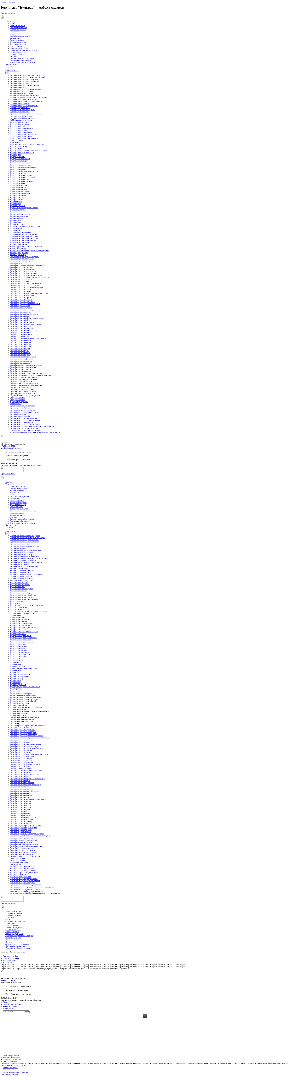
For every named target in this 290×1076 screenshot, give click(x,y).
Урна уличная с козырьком (20, 159)
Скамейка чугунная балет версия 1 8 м (25, 304)
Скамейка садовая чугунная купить (23, 367)
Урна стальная (15, 204)
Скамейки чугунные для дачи (21, 261)
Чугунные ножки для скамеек (21, 93)
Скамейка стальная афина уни (21, 359)
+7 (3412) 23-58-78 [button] (8, 446)
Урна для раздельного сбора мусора (23, 234)
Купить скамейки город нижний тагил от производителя (32, 426)
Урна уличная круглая (18, 185)
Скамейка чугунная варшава (21, 298)
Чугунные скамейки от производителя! (25, 75)
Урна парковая (15, 220)
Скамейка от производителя (21, 381)
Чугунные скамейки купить (20, 83)
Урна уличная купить (18, 183)
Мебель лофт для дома (11, 1057)
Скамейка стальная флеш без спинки (24, 314)
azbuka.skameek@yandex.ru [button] (11, 448)
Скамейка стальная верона (20, 353)
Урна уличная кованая (18, 189)
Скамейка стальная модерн (20, 340)
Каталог (8, 23)
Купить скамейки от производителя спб (25, 424)
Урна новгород (16, 222)
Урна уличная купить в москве (22, 181)
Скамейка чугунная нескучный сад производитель (29, 277)
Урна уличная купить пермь (20, 175)
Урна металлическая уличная (21, 232)
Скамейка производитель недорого (23, 377)
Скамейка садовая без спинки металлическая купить (30, 375)
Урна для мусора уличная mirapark (23, 240)
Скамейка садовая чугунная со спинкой (25, 365)
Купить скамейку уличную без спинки (25, 420)
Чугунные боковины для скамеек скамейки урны (29, 97)
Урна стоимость (16, 202)
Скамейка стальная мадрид (20, 345)
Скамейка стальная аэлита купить (23, 357)
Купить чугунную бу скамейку (22, 408)
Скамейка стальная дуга (19, 351)
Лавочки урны (15, 404)
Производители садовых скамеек (23, 394)
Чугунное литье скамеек (19, 104)
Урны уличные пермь (18, 130)
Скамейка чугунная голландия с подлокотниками (29, 293)
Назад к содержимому (9, 1074)
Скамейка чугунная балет (20, 306)
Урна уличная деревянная (20, 193)
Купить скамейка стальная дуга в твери (25, 428)
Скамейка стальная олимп (20, 336)
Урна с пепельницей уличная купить (24, 208)
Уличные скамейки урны (19, 249)
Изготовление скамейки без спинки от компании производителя (35, 432)
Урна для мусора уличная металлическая (25, 236)
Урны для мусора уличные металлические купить (29, 151)
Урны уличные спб (17, 126)
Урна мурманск (16, 228)
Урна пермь (14, 212)
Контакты (9, 66)
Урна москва (15, 230)
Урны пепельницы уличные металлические (27, 144)
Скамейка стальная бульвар (20, 355)
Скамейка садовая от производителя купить (27, 373)
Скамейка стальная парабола (21, 334)
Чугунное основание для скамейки (23, 99)
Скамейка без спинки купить (21, 387)
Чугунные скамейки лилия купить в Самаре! (27, 77)
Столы (12, 34)
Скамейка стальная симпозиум (22, 322)
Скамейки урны (16, 263)
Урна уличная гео (16, 198)
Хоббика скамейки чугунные (21, 120)
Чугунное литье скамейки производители (26, 102)
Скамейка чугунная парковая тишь (23, 273)
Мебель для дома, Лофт (19, 48)
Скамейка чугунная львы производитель (25, 283)
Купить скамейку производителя (22, 422)
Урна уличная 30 (16, 200)
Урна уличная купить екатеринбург (23, 177)
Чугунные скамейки (18, 30)
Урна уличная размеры (18, 161)
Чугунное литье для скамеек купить (24, 106)
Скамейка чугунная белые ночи (22, 302)
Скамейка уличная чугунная (21, 308)
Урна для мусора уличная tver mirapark (24, 238)
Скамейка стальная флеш (19, 316)
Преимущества (11, 64)
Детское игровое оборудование (22, 58)
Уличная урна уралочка (19, 253)
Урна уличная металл (18, 173)
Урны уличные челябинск (20, 124)
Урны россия (15, 142)
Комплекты (14, 32)
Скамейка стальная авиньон (21, 363)
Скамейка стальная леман (20, 349)
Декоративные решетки (12, 1059)
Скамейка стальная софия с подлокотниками (27, 318)
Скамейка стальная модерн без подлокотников (28, 338)
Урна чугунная (15, 155)
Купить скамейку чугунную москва (23, 418)
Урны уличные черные (19, 122)
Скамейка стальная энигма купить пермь (26, 310)
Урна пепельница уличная (20, 214)
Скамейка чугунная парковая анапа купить (26, 275)
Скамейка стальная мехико (20, 342)
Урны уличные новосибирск (21, 132)
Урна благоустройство (18, 244)
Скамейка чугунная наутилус (21, 279)
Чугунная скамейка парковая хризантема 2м (27, 114)
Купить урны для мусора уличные (23, 410)
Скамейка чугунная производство (23, 271)
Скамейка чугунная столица (21, 267)
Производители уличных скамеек (23, 391)
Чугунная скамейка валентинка (22, 118)
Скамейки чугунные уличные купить (24, 257)
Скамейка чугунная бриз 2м (21, 300)
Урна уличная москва (18, 169)
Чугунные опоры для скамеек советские (25, 89)
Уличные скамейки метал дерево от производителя (29, 251)
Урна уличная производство (21, 163)
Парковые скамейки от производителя (25, 396)
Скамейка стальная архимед (21, 361)
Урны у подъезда (16, 140)
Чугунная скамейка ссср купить (22, 110)
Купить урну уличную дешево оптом (24, 412)
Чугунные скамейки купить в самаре (24, 79)
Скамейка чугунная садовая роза (22, 269)
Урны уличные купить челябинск (23, 134)
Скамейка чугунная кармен (20, 291)
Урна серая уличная (17, 206)
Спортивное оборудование (20, 60)
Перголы (13, 56)
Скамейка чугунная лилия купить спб (24, 285)
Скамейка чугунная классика (21, 289)
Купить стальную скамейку (20, 416)
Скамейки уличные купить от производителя (27, 265)
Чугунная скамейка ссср (19, 112)
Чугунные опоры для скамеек (21, 91)
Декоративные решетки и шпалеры (23, 50)
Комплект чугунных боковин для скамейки (27, 430)
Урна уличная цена (17, 157)
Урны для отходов (17, 149)
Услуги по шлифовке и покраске (22, 62)
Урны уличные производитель (21, 128)
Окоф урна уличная (17, 400)
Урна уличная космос (18, 187)
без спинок (11, 958)
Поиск (27, 1011)
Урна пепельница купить (19, 216)
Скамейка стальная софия (20, 320)
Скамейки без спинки (18, 28)
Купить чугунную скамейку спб (22, 406)
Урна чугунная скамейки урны (22, 153)
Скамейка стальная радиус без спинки (25, 330)
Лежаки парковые (17, 40)
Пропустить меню (8, 13)
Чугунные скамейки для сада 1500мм (24, 85)
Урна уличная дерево (18, 195)
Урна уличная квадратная (20, 191)
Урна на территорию (18, 224)
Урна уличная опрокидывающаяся (23, 167)
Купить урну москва (18, 414)
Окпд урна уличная (17, 398)
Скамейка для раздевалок (20, 36)
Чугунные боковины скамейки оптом (24, 95)
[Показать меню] (2, 15)
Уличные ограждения (18, 42)
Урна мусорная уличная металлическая (25, 226)
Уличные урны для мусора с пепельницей (26, 247)
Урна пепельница (16, 218)
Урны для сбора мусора (19, 146)
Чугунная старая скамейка (20, 108)
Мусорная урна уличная (19, 402)
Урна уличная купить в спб (20, 179)
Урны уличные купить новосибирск (24, 138)
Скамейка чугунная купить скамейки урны (26, 287)
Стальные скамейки (17, 26)
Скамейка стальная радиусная (21, 328)
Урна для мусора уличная (19, 242)
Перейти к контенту (8, 2)
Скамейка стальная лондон (20, 347)
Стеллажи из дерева (17, 52)
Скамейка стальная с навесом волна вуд (25, 324)
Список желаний (12, 71)
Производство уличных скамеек (22, 389)
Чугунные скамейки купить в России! (24, 81)
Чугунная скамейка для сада (21, 116)
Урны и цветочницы (18, 44)
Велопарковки (15, 38)
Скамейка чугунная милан (20, 281)
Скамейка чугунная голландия (22, 296)
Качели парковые (16, 46)
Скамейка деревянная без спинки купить (26, 385)
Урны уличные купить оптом (21, 136)
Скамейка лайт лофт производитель (24, 383)
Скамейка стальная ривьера (20, 326)
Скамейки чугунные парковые (22, 259)
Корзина (8, 69)
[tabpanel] (145, 446)
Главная (8, 21)
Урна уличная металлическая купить (24, 171)
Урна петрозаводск (17, 210)
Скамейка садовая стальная (20, 371)
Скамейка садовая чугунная (20, 369)
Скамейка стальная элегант (20, 312)
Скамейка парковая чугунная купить (24, 379)
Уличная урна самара (18, 255)
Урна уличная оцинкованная (21, 165)
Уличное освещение (17, 54)
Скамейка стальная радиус (20, 332)
